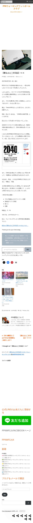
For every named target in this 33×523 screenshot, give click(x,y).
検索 (3, 499)
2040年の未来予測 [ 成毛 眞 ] (26, 146)
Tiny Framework (6, 511)
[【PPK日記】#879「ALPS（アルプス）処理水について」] (22, 275)
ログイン (22, 511)
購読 (28, 249)
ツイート (4, 444)
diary (25, 310)
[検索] (28, 503)
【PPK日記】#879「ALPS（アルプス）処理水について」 (21, 281)
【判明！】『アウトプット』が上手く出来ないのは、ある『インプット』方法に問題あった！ (7, 299)
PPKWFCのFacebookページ (16, 430)
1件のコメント (19, 76)
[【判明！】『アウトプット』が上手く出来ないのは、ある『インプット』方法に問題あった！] (8, 291)
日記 (20, 310)
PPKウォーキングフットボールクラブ (16, 7)
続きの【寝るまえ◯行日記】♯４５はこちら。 (15, 225)
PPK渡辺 (4, 76)
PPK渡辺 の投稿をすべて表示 (23, 325)
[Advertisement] (16, 31)
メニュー (31, 1)
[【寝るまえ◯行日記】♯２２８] (8, 275)
